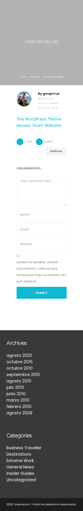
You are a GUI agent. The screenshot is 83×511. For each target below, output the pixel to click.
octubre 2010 (19, 368)
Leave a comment (48, 103)
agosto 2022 (19, 355)
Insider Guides (20, 473)
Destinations (18, 454)
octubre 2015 (19, 362)
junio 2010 (16, 394)
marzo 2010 (17, 400)
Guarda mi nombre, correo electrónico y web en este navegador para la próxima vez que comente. (41, 272)
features (56, 151)
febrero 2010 (18, 406)
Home (23, 77)
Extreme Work (49, 108)
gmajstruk (51, 94)
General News (20, 467)
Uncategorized (21, 480)
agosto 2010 (18, 381)
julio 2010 (15, 387)
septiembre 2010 (23, 375)
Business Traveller (24, 448)
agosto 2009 (19, 413)
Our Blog (35, 77)
